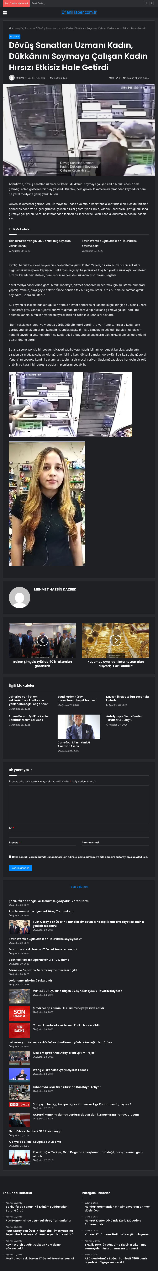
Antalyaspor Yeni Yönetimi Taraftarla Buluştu (124, 718)
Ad (11, 828)
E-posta (14, 842)
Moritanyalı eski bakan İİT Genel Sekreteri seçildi (43, 949)
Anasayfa (17, 28)
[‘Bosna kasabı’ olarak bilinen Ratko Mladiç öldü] (19, 1030)
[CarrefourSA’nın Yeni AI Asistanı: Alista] (79, 727)
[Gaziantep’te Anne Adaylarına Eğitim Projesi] (19, 1058)
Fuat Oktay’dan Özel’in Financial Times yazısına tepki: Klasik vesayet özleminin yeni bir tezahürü (89, 3)
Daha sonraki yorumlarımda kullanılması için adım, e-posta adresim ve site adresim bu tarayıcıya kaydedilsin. (80, 856)
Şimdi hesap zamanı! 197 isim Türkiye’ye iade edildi (68, 1008)
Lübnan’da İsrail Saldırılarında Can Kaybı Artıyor (67, 1087)
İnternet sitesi (90, 842)
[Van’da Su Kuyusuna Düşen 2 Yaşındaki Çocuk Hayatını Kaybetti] (19, 996)
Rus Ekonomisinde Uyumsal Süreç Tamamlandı (41, 911)
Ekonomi (30, 28)
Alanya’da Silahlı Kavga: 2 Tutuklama (35, 1142)
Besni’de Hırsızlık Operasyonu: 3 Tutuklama (39, 960)
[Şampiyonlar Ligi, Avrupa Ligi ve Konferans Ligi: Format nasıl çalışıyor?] (19, 1104)
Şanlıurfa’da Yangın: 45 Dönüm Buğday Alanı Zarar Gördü (49, 901)
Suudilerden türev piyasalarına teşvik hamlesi (77, 698)
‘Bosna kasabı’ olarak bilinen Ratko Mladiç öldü (66, 1025)
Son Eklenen (79, 886)
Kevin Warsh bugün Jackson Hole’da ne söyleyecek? (45, 939)
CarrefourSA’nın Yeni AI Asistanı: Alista (74, 744)
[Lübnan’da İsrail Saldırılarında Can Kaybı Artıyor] (19, 1092)
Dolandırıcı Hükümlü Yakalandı (30, 980)
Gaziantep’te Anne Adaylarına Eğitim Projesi (64, 1053)
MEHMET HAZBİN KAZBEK (55, 589)
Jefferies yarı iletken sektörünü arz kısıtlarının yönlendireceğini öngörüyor (28, 700)
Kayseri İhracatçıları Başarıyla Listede (127, 698)
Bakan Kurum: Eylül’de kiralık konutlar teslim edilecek (28, 718)
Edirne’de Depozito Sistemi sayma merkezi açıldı (43, 970)
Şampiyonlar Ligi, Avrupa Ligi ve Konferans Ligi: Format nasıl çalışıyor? (82, 1104)
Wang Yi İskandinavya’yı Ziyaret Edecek (60, 1070)
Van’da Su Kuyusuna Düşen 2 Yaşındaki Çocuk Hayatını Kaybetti (78, 991)
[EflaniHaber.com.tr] (79, 12)
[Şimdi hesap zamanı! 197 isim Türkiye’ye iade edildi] (19, 1013)
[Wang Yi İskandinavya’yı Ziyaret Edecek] (19, 1075)
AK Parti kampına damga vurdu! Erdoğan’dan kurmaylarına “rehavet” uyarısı (86, 1115)
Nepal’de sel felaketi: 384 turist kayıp (35, 1131)
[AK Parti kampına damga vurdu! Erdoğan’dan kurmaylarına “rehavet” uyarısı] (19, 1120)
